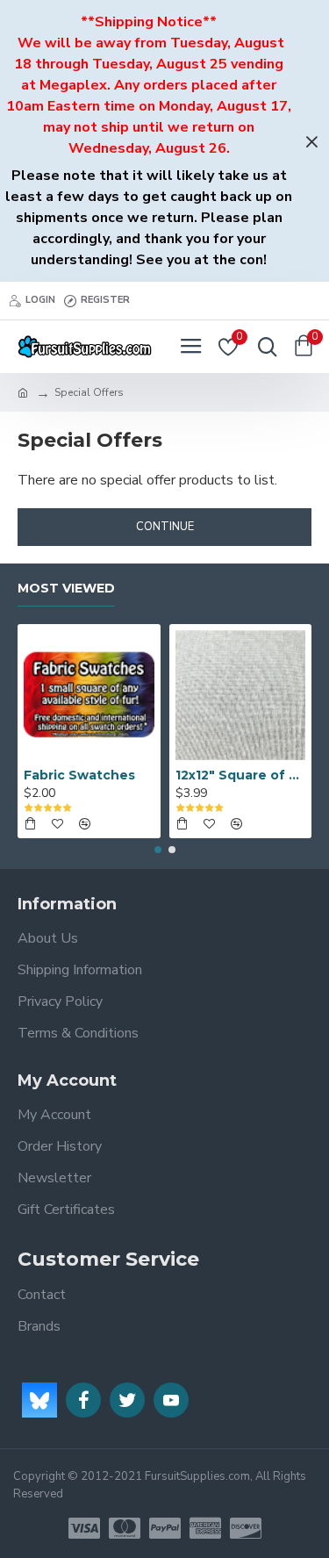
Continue (165, 527)
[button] (157, 849)
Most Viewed (66, 588)
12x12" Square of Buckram (240, 775)
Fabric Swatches (79, 775)
